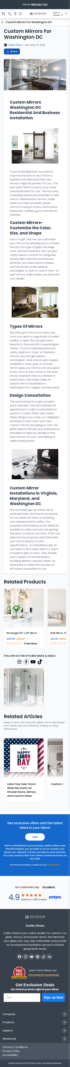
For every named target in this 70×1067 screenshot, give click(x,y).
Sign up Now (53, 997)
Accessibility (10, 1055)
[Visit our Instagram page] (19, 661)
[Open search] (20, 13)
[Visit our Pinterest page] (37, 956)
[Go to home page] (38, 13)
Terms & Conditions (15, 1047)
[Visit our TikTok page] (39, 661)
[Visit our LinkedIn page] (49, 956)
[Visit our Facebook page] (26, 661)
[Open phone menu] (10, 13)
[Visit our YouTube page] (33, 661)
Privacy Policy (53, 864)
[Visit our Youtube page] (31, 956)
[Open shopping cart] (3, 14)
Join (35, 837)
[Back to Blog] (2, 22)
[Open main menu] (66, 13)
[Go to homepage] (35, 917)
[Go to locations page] (15, 14)
